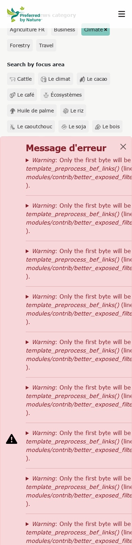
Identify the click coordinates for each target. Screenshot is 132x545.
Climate (93, 29)
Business (64, 29)
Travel (46, 45)
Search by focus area (35, 64)
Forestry (20, 45)
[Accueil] (28, 14)
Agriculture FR (27, 29)
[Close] (123, 147)
